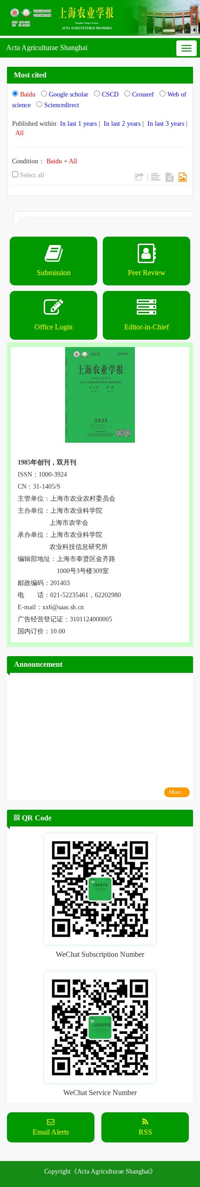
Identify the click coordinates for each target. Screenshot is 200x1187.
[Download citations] (139, 177)
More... (177, 792)
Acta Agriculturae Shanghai (46, 48)
